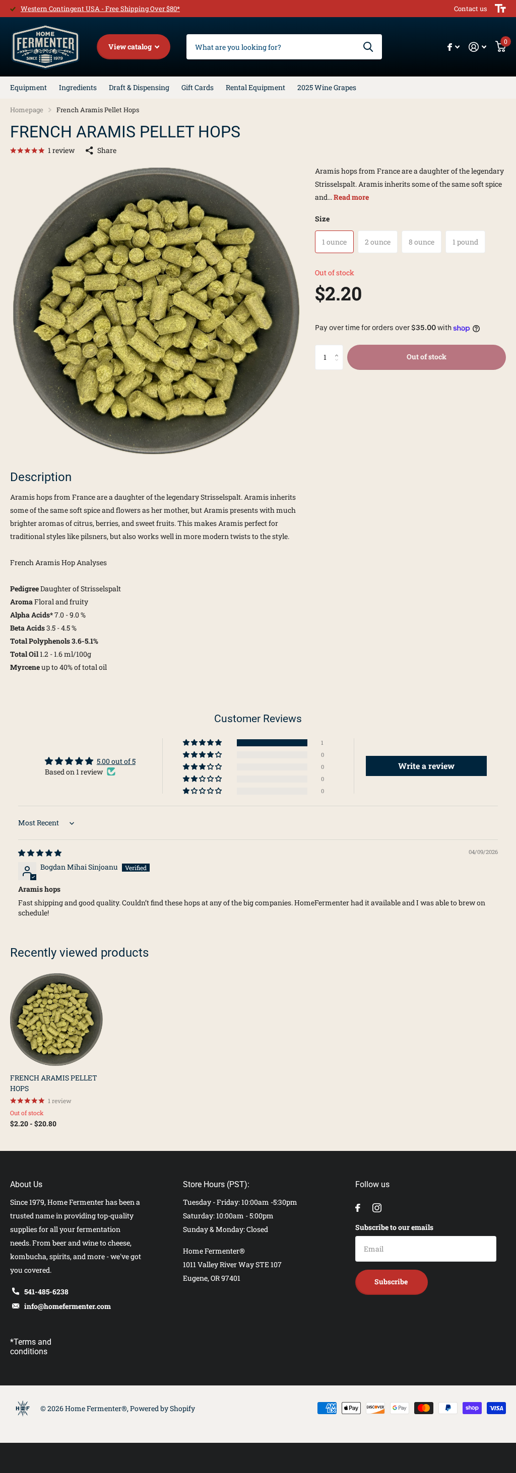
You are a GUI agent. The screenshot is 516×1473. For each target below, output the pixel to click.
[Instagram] (376, 1207)
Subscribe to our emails (394, 1227)
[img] (39, 853)
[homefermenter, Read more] (453, 47)
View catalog (130, 46)
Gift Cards (197, 87)
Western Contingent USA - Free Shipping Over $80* (100, 8)
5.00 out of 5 (116, 761)
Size (322, 218)
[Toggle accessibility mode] (500, 8)
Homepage (26, 109)
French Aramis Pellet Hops (53, 1083)
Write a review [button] (426, 765)
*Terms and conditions (30, 1346)
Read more (351, 197)
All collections (28, 87)
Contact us (470, 8)
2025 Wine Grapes (326, 87)
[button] (339, 348)
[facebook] (357, 1208)
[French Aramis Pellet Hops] (56, 1019)
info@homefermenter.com (67, 1306)
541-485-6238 (46, 1291)
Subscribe (391, 1281)
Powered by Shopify (162, 1408)
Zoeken (368, 46)
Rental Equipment (255, 87)
